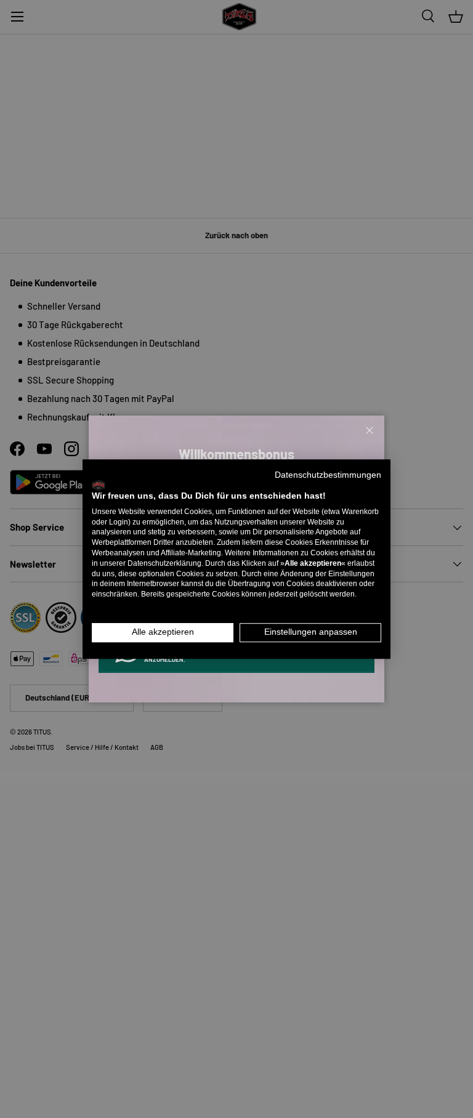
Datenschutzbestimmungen (328, 475)
